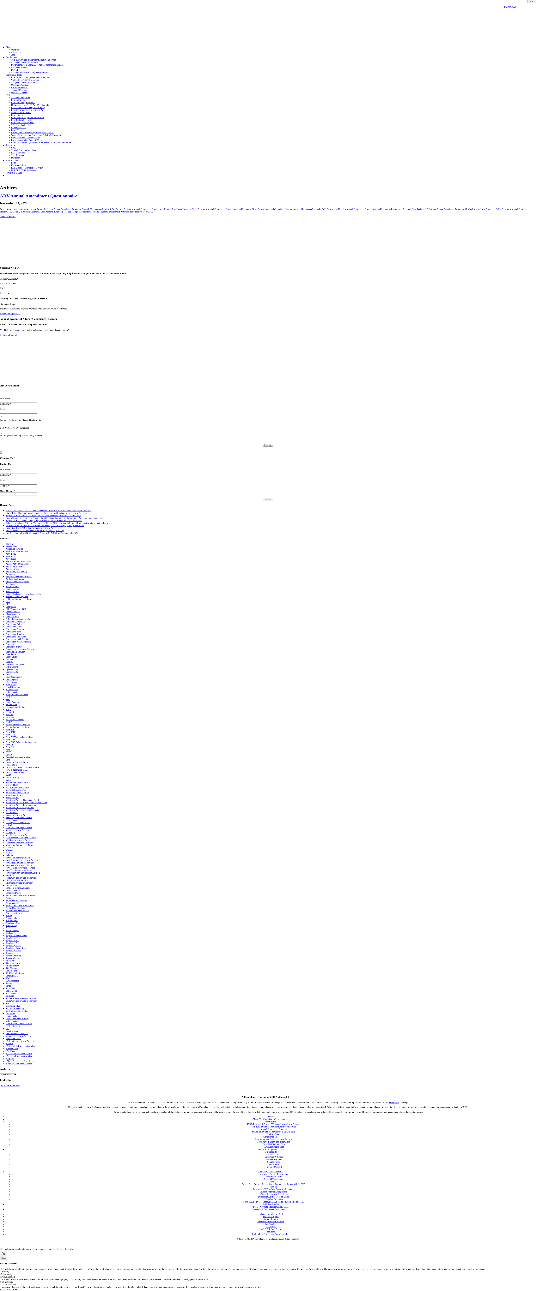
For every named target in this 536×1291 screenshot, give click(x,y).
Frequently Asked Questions (270, 1171)
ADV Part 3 (11, 556)
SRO (8, 1003)
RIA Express (273, 1154)
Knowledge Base (18, 165)
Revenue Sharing (13, 955)
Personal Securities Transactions (20, 905)
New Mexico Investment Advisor (20, 868)
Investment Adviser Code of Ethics (26, 140)
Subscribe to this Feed (10, 1085)
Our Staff (15, 50)
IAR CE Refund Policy (270, 1229)
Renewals (10, 953)
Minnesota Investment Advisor (19, 842)
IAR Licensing (12, 777)
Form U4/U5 (17, 115)
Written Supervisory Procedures (25, 80)
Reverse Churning (14, 958)
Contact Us (16, 52)
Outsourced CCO (13, 890)
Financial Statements (15, 719)
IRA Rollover (12, 812)
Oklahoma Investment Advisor (19, 883)
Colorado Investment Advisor (19, 619)
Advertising (11, 559)
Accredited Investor (14, 549)
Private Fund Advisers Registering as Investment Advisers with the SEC (273, 1184)
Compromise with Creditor (17, 639)
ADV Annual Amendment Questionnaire (38, 195)
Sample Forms (12, 971)
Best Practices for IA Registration (14, 428)
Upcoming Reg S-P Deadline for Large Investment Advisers (32, 528)
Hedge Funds (11, 765)
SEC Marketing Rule (20, 97)
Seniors (9, 983)
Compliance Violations (16, 637)
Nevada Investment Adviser (18, 858)
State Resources (18, 155)
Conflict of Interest (14, 647)
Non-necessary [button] (6, 1282)
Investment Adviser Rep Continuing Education (26, 802)
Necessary (7, 1274)
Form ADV (11, 734)
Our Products (271, 1152)
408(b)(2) (10, 544)
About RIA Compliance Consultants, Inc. (271, 1119)
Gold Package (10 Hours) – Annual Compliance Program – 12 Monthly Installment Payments (453, 209)
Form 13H (10, 732)
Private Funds (12, 920)
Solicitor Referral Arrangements (274, 1192)
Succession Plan (13, 1006)
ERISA (9, 697)
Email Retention (13, 687)
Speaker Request (270, 1219)
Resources (10, 145)
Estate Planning (12, 702)
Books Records (12, 589)
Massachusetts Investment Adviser (21, 837)
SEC (8, 978)
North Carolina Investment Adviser (21, 878)
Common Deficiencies (15, 621)
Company (4, 486)
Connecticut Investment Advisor (20, 649)
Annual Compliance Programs (24, 62)
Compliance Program (15, 629)
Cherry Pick (11, 606)
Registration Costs (274, 1176)
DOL (8, 674)
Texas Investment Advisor (17, 1018)
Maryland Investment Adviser (19, 835)
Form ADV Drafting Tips (22, 122)
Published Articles (271, 1204)
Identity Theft (12, 785)
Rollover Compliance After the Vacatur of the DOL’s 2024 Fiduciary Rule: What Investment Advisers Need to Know (57, 523)
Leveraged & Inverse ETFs (18, 822)
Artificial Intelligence (15, 579)
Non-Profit (10, 875)
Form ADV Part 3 (19, 100)
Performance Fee (13, 903)
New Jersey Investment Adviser (20, 863)
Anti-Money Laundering (16, 571)
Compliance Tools (14, 75)
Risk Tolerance (12, 968)
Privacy (9, 915)
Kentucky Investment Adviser (19, 817)
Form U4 (10, 747)
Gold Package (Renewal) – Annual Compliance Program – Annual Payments (74, 212)
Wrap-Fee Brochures (274, 1199)
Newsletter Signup (14, 173)
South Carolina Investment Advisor (21, 1001)
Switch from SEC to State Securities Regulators (274, 1189)
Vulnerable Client (13, 1038)
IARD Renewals (18, 127)
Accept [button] (52, 1249)
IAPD (8, 775)
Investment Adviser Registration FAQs (28, 107)
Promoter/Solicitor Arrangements (25, 137)
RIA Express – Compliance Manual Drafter (30, 77)
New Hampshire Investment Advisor (22, 860)
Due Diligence (12, 679)
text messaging (12, 1021)
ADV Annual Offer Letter (17, 551)
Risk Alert (10, 960)
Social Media (11, 991)
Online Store (11, 885)
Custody (9, 662)
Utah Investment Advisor (17, 1033)
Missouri (9, 847)
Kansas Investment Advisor (18, 815)
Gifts (8, 760)
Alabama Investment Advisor (18, 561)
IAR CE (15, 70)
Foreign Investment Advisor (18, 727)
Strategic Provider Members (23, 150)
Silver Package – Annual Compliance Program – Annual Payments (221, 209)
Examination (11, 704)
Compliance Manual (20, 67)
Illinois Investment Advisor (17, 787)
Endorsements (12, 689)
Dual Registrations (14, 677)
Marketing (10, 832)
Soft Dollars (11, 993)
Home (271, 1116)
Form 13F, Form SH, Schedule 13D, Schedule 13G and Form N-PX (41, 142)
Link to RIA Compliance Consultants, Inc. (270, 1234)
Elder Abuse (11, 684)
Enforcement (11, 692)
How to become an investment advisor (22, 767)
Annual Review (13, 569)
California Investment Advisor (19, 599)
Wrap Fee (10, 1058)
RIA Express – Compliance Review (27, 168)
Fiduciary (10, 717)
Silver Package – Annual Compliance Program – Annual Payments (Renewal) (286, 209)
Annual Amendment (14, 566)
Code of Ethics (12, 616)
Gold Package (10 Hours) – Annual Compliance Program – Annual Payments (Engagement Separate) (366, 209)
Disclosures (16, 158)
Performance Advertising (16, 900)
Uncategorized (12, 1031)
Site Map (271, 1231)
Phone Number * (7, 491)
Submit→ (268, 445)
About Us (10, 47)
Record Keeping (13, 930)
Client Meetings (13, 614)
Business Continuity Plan (17, 596)
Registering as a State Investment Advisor (29, 110)
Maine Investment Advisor (17, 830)
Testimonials (11, 1016)
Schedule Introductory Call (271, 1214)
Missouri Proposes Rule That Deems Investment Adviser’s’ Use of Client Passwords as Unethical (48, 510)
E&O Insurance (12, 682)
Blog (13, 147)
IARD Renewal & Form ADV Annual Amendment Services (37, 65)
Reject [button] (60, 1249)
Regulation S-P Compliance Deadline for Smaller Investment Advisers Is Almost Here (43, 515)
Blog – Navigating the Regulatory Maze (271, 1207)
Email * (3, 409)
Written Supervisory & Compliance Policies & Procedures (36, 135)
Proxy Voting (11, 925)
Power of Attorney (14, 913)
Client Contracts (13, 611)
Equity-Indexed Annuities (17, 694)
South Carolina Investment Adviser (21, 998)
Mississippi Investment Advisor (19, 845)
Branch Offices (12, 591)
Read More (69, 1249)
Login (13, 163)
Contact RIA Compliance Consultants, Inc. (271, 1209)
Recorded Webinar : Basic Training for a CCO (131, 212)
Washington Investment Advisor (20, 1041)
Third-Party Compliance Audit (19, 1023)
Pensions (9, 898)
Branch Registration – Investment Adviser (24, 594)
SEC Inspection (12, 981)
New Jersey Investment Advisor (20, 865)
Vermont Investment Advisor (18, 1036)
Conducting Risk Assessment (18, 642)
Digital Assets (12, 672)
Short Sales (10, 988)
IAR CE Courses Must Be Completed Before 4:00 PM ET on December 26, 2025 (42, 533)
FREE (8, 752)
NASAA (10, 853)
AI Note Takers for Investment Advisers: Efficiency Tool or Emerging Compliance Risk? (45, 525)
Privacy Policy (12, 918)
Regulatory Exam (13, 945)
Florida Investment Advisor (18, 724)
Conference (11, 644)
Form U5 (10, 750)
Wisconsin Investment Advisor (19, 1053)
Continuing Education (15, 652)
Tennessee (10, 1013)
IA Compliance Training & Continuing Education (22, 435)
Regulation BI (12, 938)
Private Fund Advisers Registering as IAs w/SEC (32, 132)
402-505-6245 (510, 7)
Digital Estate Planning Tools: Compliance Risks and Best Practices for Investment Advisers (46, 513)
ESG (8, 699)
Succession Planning (15, 1008)
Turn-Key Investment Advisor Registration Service (33, 60)
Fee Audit (10, 712)
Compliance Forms (14, 626)
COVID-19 (11, 654)
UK (7, 1028)
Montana (9, 850)
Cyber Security (12, 667)
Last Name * (5, 404)
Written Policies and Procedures (20, 1061)
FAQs (8, 95)
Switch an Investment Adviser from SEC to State (273, 1132)
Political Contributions (15, 908)
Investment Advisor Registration (20, 807)
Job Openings (271, 1224)
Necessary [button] (4, 1271)
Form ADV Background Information (27, 117)
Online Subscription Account (271, 1149)
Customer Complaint (15, 664)
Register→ (4, 293)
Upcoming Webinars (20, 85)
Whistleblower (12, 1048)
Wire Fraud (10, 1051)
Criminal (9, 659)
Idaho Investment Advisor (17, 782)
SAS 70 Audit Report (15, 973)
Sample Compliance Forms (23, 82)
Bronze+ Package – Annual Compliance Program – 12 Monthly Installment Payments (153, 209)
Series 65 (10, 986)
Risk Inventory (12, 966)
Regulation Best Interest (16, 935)
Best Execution (12, 586)
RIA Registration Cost (21, 120)
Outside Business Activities (18, 888)
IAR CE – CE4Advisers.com (24, 170)
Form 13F (10, 729)
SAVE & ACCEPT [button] (8, 1289)
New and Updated (19, 92)
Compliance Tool (13, 632)
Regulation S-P (12, 940)
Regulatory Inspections (16, 948)
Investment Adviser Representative (21, 805)
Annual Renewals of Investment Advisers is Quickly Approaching (35, 530)
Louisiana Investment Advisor (19, 827)
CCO (8, 601)
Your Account (12, 160)
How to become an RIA (16, 770)
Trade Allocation (13, 1026)
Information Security (15, 795)
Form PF (15, 130)
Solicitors (10, 996)
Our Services (11, 57)
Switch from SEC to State (17, 1011)
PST (7, 928)
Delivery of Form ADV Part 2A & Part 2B (30, 105)
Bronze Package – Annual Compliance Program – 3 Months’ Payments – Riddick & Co (75, 209)
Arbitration (10, 574)
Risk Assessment (13, 963)
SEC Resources (18, 153)
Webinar (9, 1043)
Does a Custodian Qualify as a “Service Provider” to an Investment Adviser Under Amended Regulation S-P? (54, 518)
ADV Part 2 (11, 554)
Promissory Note (13, 923)
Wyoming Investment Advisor (19, 1063)
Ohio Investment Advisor (17, 880)
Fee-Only (10, 714)
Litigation (10, 825)
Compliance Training (15, 634)
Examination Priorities (15, 707)
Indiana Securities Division (17, 792)
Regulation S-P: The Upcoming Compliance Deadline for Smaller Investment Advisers (44, 520)
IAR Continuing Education (23, 102)
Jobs (13, 55)
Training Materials (19, 90)
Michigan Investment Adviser (19, 840)
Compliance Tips (270, 1137)
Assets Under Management (17, 581)
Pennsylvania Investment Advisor (20, 895)
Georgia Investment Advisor (18, 757)
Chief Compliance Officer (17, 609)
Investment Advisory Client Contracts (22, 810)
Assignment (11, 584)
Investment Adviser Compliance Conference (25, 800)
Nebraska (10, 855)
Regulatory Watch (13, 950)
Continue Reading (8, 216)
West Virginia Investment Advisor (20, 1046)
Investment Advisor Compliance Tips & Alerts (20, 420)
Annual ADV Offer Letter (17, 564)
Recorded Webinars (19, 87)
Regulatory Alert (13, 943)
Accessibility (11, 546)
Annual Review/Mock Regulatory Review (30, 72)
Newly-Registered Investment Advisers (23, 873)
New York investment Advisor (19, 870)
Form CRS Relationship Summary (21, 742)
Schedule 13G (12, 976)
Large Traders (12, 820)
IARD (8, 780)
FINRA (9, 722)
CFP (8, 604)
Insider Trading (12, 797)
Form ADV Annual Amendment (20, 737)
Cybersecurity (12, 669)
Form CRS (10, 739)
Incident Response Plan (16, 790)
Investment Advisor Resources (270, 1221)
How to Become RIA (15, 772)
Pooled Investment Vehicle (17, 910)
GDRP (9, 755)
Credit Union (11, 657)
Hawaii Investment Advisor (18, 762)
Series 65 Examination (21, 112)
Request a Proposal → (10, 313)
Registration (11, 933)
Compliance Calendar (15, 624)
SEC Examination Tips (21, 125)
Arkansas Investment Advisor (19, 576)
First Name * (5, 398)
